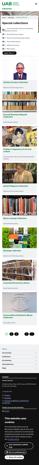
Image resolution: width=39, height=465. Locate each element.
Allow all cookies (16, 457)
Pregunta (7, 395)
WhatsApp (7, 398)
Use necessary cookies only (18, 445)
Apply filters (8, 53)
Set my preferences (17, 452)
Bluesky (6, 411)
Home (4, 349)
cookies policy (13, 439)
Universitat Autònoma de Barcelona (11, 3)
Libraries (7, 9)
